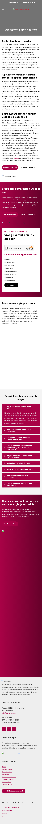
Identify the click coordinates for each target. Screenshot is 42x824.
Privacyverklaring (7, 810)
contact (16, 158)
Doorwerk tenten (7, 779)
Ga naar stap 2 (11, 285)
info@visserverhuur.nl (29, 2)
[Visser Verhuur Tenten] (21, 9)
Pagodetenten (7, 769)
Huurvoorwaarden (7, 817)
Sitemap (4, 814)
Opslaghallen (6, 782)
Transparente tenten (9, 777)
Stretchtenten (7, 772)
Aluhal (4, 767)
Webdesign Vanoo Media (12, 807)
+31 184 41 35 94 (13, 2)
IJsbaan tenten (7, 784)
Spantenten (6, 774)
